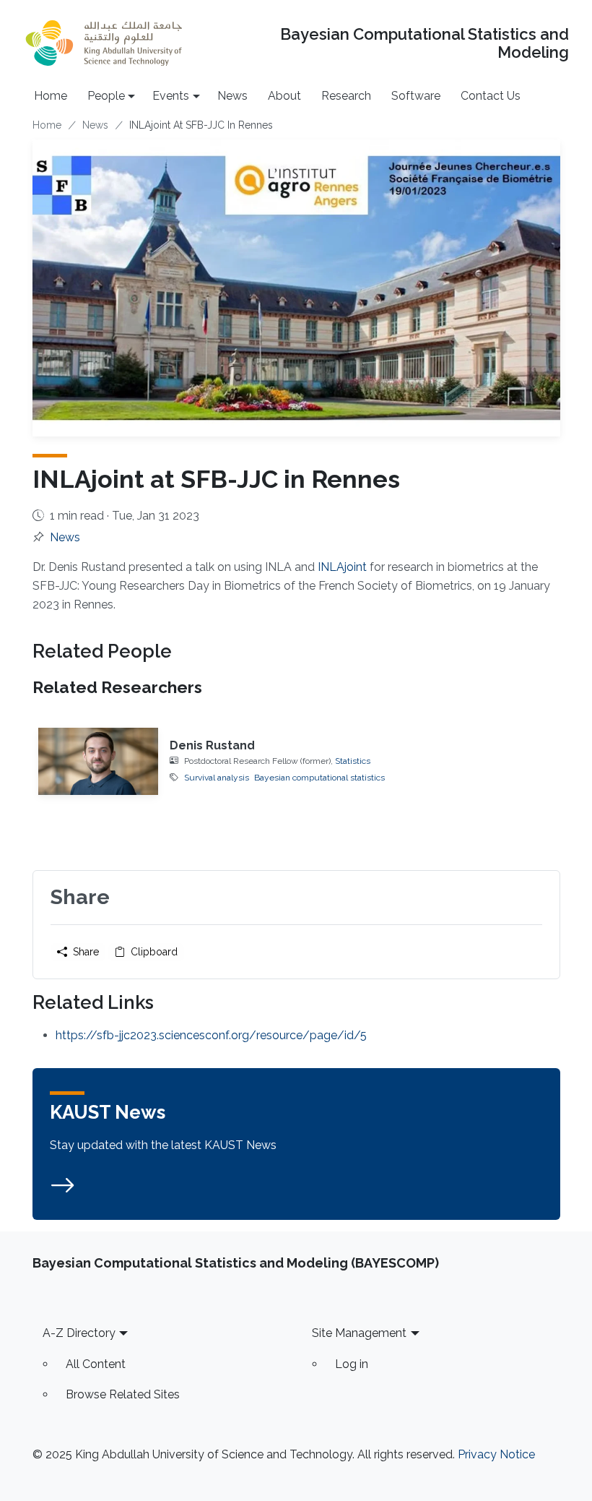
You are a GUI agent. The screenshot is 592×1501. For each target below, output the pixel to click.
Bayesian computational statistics (319, 778)
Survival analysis (216, 778)
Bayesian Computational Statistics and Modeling (424, 43)
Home (50, 96)
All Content (96, 1364)
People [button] (106, 96)
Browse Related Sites (123, 1394)
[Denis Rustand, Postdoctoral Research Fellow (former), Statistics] (98, 762)
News (232, 96)
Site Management (359, 1333)
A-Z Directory (79, 1333)
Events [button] (170, 96)
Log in (351, 1364)
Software (415, 96)
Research (346, 96)
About (284, 96)
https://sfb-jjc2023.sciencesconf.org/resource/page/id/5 (211, 1035)
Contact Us (491, 96)
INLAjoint (342, 567)
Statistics (352, 761)
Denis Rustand (212, 745)
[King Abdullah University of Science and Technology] (104, 43)
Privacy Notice (496, 1454)
